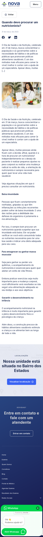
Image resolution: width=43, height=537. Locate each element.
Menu (35, 4)
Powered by (21, 512)
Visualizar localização (20, 381)
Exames (5, 460)
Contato (5, 479)
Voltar (11, 14)
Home (4, 455)
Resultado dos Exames (10, 493)
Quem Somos (7, 464)
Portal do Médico (8, 483)
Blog (3, 474)
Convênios (6, 469)
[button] (37, 508)
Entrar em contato (21, 433)
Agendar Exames (8, 488)
